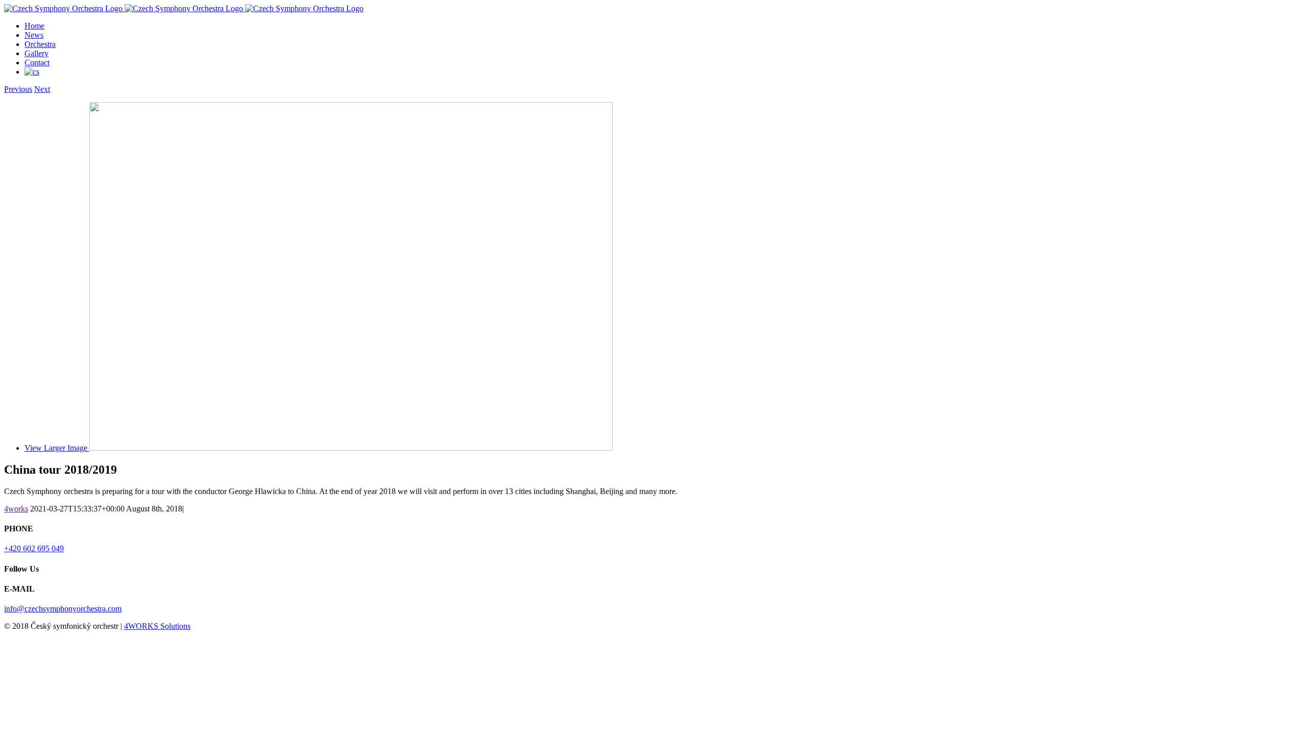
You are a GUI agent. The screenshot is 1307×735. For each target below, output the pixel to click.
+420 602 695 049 (34, 548)
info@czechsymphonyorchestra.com (63, 608)
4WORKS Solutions (157, 626)
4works (16, 508)
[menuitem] (664, 26)
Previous (18, 89)
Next (42, 89)
